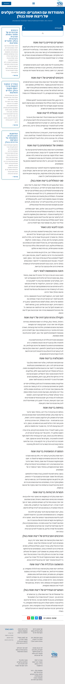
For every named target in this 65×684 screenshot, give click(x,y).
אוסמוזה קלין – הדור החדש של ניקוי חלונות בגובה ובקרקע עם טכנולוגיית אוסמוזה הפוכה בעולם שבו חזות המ (36, 675)
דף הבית (50, 21)
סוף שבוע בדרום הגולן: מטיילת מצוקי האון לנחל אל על (36, 631)
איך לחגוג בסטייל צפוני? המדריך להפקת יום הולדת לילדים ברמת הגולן (22, 640)
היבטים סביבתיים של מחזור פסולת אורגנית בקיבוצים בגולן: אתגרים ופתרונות (11, 36)
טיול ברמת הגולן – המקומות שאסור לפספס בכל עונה (22, 631)
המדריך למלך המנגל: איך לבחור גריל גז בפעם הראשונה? (37, 663)
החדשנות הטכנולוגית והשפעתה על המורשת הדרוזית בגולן (11, 137)
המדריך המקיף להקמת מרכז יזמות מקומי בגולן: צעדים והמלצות (11, 88)
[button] (34, 3)
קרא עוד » (15, 75)
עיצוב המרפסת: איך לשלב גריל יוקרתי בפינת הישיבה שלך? (36, 639)
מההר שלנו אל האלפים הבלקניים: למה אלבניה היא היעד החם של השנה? (21, 663)
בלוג (46, 21)
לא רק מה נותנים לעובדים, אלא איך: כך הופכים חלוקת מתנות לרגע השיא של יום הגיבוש (36, 651)
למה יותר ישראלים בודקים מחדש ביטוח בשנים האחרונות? (22, 650)
